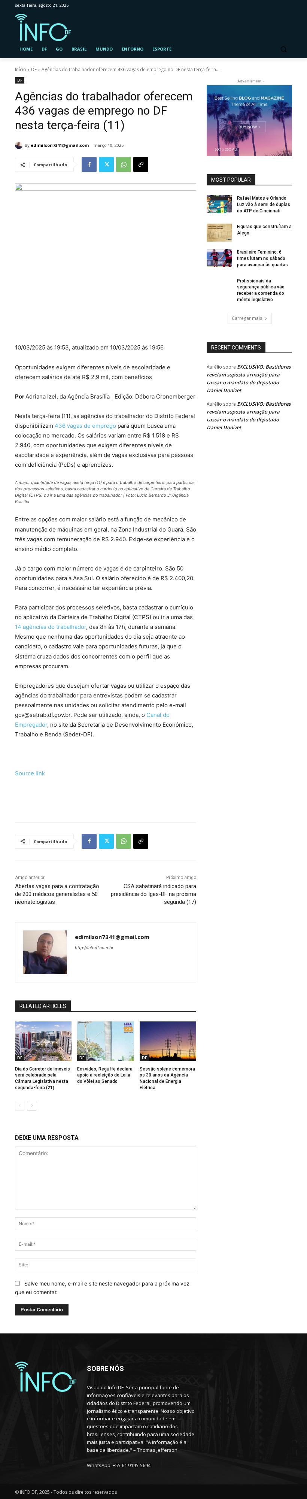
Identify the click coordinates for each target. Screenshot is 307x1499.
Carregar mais (247, 318)
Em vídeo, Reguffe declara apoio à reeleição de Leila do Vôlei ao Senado (105, 1075)
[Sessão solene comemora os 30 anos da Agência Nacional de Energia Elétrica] (168, 1041)
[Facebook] (89, 164)
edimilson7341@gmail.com (60, 145)
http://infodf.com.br (94, 947)
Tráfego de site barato (44, 799)
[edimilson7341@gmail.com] (20, 145)
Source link (30, 773)
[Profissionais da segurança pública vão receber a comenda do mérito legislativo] (219, 287)
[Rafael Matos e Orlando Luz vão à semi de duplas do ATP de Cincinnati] (219, 204)
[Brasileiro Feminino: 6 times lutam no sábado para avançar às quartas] (219, 258)
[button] (283, 49)
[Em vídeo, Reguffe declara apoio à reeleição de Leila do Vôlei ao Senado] (105, 1041)
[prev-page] (19, 1106)
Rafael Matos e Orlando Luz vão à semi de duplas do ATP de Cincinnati (263, 205)
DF (34, 69)
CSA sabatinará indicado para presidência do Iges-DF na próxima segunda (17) (153, 894)
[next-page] (31, 1106)
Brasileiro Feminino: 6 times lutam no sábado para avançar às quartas (262, 258)
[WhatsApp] (123, 164)
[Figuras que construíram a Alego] (219, 233)
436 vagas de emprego (85, 425)
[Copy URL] (140, 164)
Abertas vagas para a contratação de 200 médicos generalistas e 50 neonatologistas (57, 894)
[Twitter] (106, 164)
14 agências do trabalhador (50, 626)
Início (20, 69)
